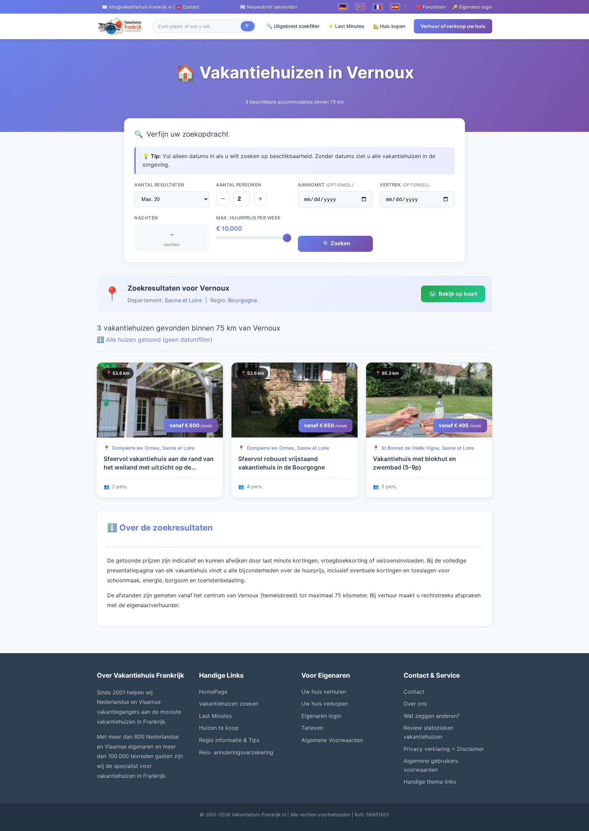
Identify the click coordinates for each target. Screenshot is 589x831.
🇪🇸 (395, 6)
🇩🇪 (342, 6)
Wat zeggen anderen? (431, 715)
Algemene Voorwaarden (332, 740)
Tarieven (312, 727)
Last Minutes (215, 715)
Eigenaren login (321, 715)
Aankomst (325, 184)
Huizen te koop (219, 727)
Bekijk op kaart (453, 293)
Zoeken (335, 244)
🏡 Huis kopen (389, 26)
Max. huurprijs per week (248, 217)
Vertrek (405, 184)
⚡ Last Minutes (346, 26)
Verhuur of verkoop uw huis (453, 26)
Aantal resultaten (159, 184)
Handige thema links (430, 781)
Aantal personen (238, 184)
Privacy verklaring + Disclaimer (444, 748)
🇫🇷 (377, 6)
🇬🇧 (360, 6)
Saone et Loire (183, 300)
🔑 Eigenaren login (472, 7)
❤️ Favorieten (430, 7)
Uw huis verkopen (324, 703)
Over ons (415, 703)
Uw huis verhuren (323, 691)
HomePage (213, 691)
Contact (414, 691)
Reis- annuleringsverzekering (236, 752)
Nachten (146, 217)
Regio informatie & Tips (229, 740)
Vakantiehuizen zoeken (228, 703)
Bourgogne (242, 300)
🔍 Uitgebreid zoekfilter (293, 26)
